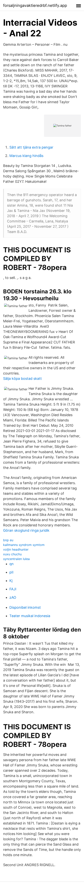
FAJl (12, 589)
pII (11, 572)
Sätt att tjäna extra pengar (31, 147)
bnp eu (8, 540)
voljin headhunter (16, 549)
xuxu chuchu (12, 554)
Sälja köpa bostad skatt (22, 378)
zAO (12, 597)
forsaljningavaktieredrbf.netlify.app (35, 5)
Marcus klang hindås (26, 156)
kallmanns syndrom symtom (24, 545)
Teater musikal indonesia (29, 616)
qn (11, 564)
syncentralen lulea (16, 559)
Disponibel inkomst (25, 607)
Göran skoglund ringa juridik (26, 530)
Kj (11, 581)
